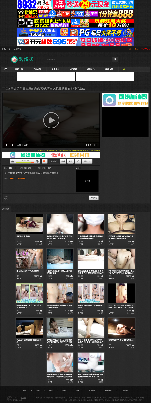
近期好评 (37, 69)
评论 (6, 197)
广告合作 (125, 390)
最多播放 (55, 69)
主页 (5, 69)
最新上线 (19, 69)
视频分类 (109, 69)
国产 (12, 179)
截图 (70, 161)
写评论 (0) (87, 161)
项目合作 (91, 69)
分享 (77, 161)
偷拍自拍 (21, 179)
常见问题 (92, 390)
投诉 (63, 161)
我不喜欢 (37, 161)
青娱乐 (88, 145)
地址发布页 (17, 49)
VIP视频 (73, 69)
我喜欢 (12, 161)
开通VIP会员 (145, 49)
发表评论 (94, 198)
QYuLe (23, 398)
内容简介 (54, 161)
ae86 (78, 168)
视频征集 (108, 390)
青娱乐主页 (6, 49)
